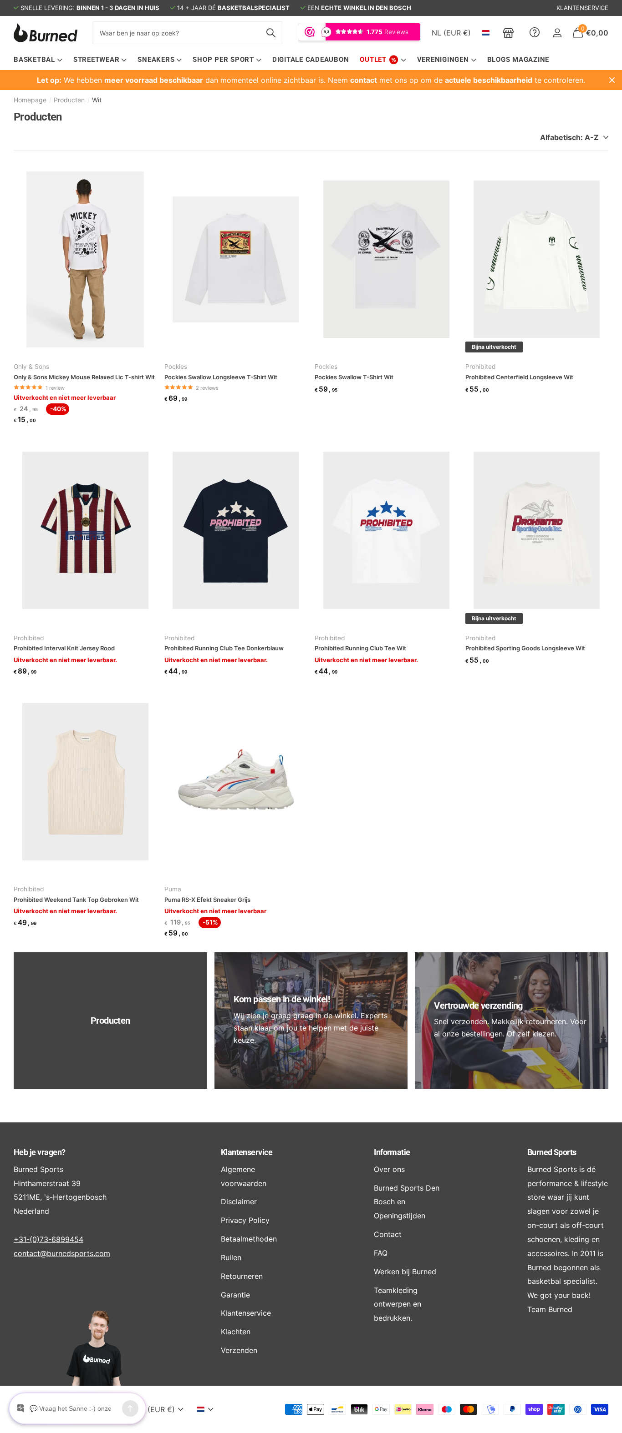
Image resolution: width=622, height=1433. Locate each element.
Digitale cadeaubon (310, 59)
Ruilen (231, 1257)
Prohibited (480, 366)
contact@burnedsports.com (62, 1253)
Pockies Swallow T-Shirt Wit (354, 377)
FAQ (380, 1252)
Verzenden (239, 1350)
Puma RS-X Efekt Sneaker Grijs (207, 899)
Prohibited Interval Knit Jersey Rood (64, 648)
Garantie (235, 1294)
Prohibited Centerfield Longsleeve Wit (519, 377)
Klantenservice (246, 1152)
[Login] (557, 33)
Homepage (30, 100)
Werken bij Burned (405, 1271)
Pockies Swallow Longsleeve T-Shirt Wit (220, 377)
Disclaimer (239, 1201)
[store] (508, 33)
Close (612, 80)
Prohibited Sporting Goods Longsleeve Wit (525, 648)
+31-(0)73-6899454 (48, 1239)
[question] (534, 33)
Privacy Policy (245, 1220)
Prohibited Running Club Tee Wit (360, 648)
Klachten (235, 1331)
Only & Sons (31, 366)
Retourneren (242, 1276)
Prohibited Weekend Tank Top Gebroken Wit (76, 899)
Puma (172, 889)
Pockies (175, 366)
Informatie (392, 1152)
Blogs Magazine (518, 59)
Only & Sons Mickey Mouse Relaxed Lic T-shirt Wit (84, 377)
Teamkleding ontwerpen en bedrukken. (397, 1304)
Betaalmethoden (249, 1238)
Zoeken (270, 32)
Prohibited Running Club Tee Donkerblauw (224, 648)
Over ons (389, 1169)
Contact (388, 1234)
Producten (69, 100)
